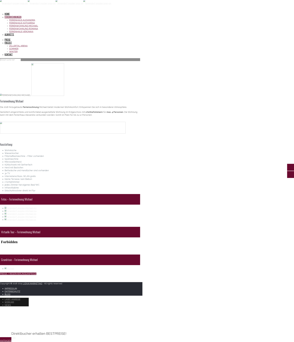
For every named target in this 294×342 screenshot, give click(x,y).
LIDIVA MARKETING (32, 283)
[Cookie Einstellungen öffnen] (17, 325)
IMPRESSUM (11, 288)
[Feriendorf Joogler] (55, 3)
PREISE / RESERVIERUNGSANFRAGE (18, 274)
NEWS (8, 305)
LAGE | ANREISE (12, 299)
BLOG (7, 294)
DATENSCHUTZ (12, 291)
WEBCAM (9, 302)
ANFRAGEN (5, 340)
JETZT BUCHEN (8, 337)
